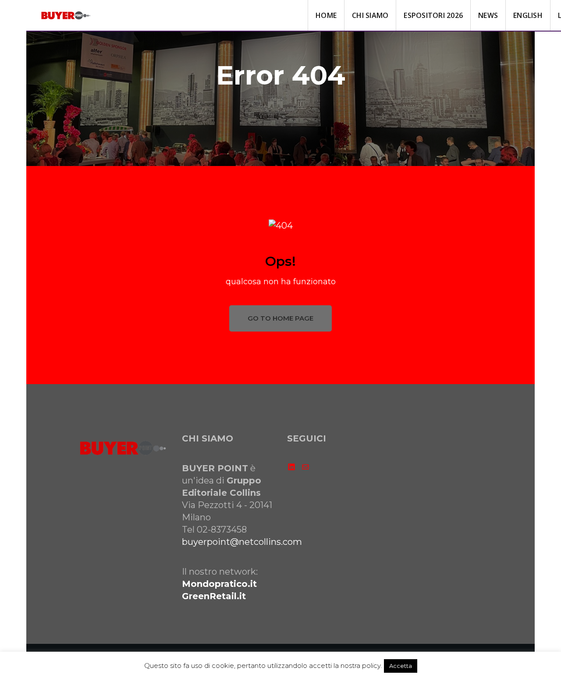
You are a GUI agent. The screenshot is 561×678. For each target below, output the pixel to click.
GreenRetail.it (214, 596)
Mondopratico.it (219, 584)
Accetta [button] (400, 665)
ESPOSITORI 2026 (433, 15)
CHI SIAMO (370, 15)
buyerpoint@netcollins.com (242, 542)
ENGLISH (528, 15)
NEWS (488, 15)
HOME (326, 15)
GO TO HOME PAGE (280, 318)
